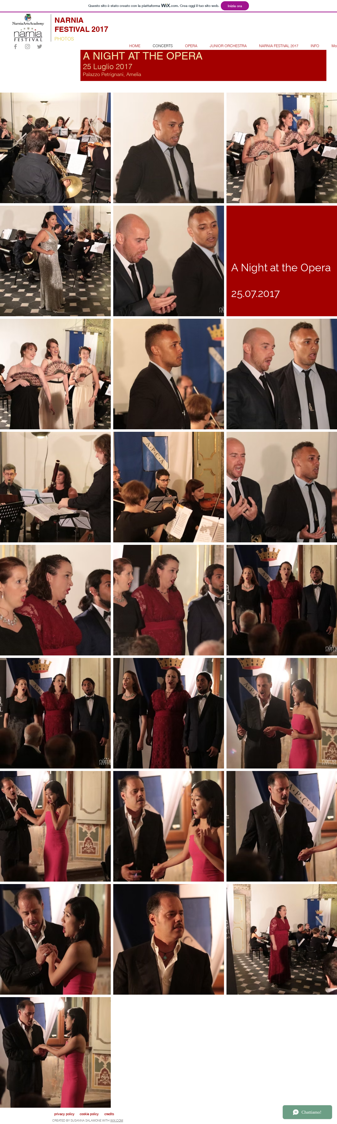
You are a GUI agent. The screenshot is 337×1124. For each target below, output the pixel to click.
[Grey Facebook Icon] (15, 46)
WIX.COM (116, 1120)
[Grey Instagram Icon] (27, 46)
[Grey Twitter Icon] (39, 46)
